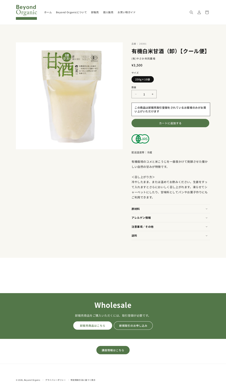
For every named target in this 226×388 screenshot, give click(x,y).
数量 (134, 87)
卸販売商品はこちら (92, 325)
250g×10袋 (142, 79)
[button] (191, 12)
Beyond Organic (32, 379)
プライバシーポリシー (55, 379)
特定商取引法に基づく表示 (83, 379)
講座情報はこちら (113, 350)
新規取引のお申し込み (133, 325)
